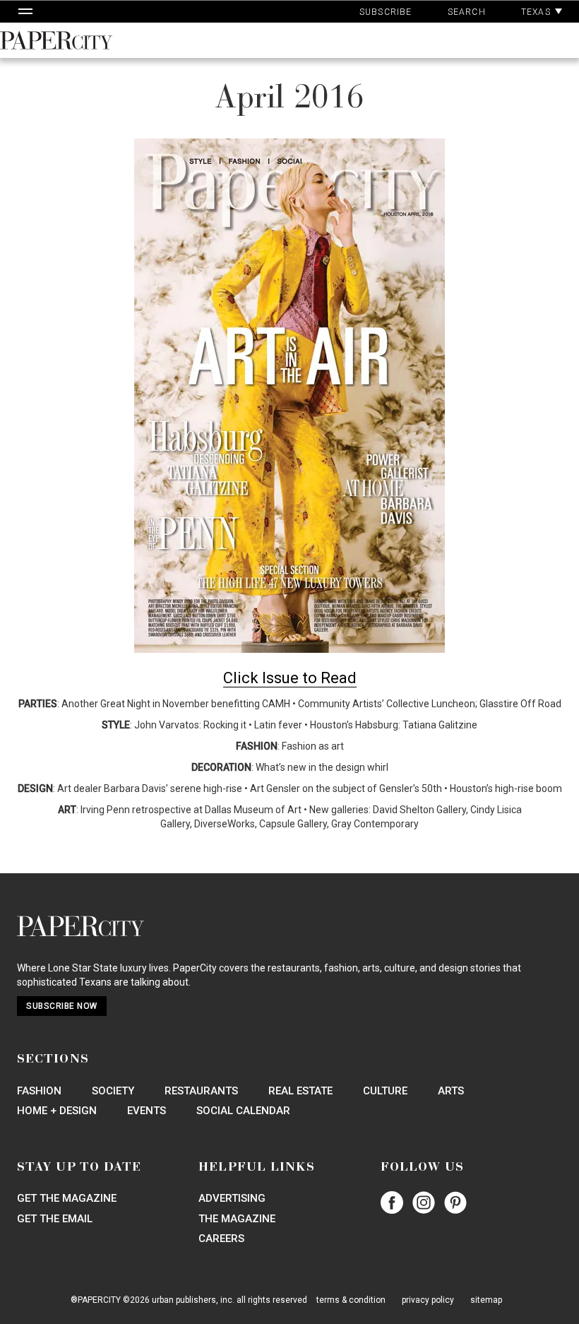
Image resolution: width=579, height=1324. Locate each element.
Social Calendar (243, 1110)
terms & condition (351, 1300)
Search (467, 12)
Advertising (231, 1198)
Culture (385, 1090)
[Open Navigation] (25, 11)
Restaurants (201, 1090)
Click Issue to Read (290, 678)
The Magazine (236, 1218)
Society (113, 1090)
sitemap (486, 1300)
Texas (537, 12)
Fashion (39, 1090)
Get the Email (54, 1218)
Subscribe (385, 12)
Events (146, 1110)
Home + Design (57, 1110)
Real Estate (300, 1090)
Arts (451, 1090)
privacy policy (428, 1300)
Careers (221, 1238)
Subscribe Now (61, 1006)
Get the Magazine (67, 1198)
